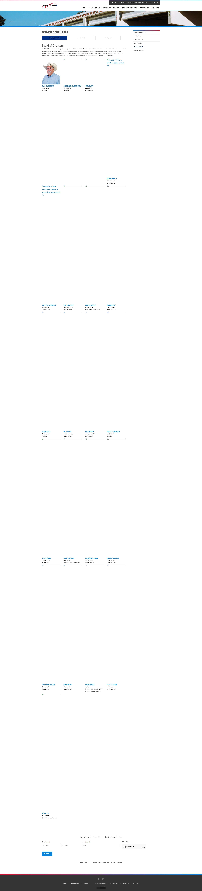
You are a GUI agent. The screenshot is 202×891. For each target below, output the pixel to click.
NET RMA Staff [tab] (81, 38)
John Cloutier (69, 558)
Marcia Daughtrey (48, 685)
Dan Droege (111, 305)
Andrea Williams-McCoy (72, 86)
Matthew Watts (113, 558)
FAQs (116, 2)
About (65, 883)
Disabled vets (137, 2)
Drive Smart (122, 2)
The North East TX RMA (140, 32)
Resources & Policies (100, 883)
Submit (46, 853)
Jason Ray (45, 814)
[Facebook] (99, 879)
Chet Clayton (112, 685)
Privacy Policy (101, 886)
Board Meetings (138, 43)
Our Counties (137, 36)
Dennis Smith (112, 179)
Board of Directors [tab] (54, 38)
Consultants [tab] (108, 38)
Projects (86, 883)
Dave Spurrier (90, 305)
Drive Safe (129, 2)
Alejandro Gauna (91, 558)
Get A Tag (144, 2)
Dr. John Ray (46, 558)
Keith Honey (46, 432)
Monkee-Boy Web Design (101, 888)
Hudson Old (68, 685)
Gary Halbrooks (48, 86)
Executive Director (139, 50)
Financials (126, 883)
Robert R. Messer (113, 432)
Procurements (75, 883)
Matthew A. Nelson (49, 305)
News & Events (114, 883)
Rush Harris (89, 432)
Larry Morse (90, 685)
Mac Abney (67, 432)
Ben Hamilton (68, 305)
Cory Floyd (89, 86)
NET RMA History (138, 39)
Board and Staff (138, 47)
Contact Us (152, 2)
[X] (103, 879)
